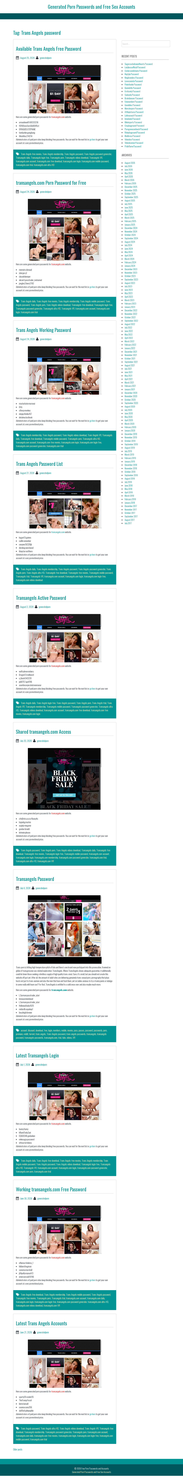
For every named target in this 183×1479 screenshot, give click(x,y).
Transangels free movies (78, 572)
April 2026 (129, 176)
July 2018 (128, 482)
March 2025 (129, 217)
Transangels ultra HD (52, 308)
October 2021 (130, 358)
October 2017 (130, 513)
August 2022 (130, 324)
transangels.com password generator (31, 446)
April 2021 (129, 379)
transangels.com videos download (29, 580)
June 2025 (129, 207)
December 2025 (131, 186)
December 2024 (131, 228)
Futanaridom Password (133, 101)
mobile (63, 1030)
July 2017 (128, 523)
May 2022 (128, 334)
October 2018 (130, 471)
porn (105, 1030)
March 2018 (129, 495)
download (39, 1030)
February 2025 (130, 221)
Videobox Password (132, 139)
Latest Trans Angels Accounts (41, 1323)
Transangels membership (36, 706)
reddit (26, 1034)
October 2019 (130, 440)
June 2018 (128, 485)
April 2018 (129, 492)
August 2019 (130, 447)
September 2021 (131, 361)
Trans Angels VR (94, 435)
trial (59, 1037)
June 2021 (128, 372)
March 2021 (129, 382)
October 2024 (130, 234)
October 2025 (130, 193)
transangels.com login (72, 161)
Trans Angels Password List (39, 463)
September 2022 (131, 320)
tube (64, 1037)
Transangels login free (40, 157)
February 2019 (130, 458)
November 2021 (131, 355)
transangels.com (58, 532)
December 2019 (131, 434)
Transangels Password (35, 878)
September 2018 (131, 475)
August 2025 (130, 200)
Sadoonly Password (132, 94)
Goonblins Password (132, 105)
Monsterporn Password (134, 108)
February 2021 (130, 385)
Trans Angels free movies (31, 154)
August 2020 (130, 406)
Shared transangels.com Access (43, 731)
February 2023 (130, 303)
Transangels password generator (29, 308)
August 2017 (130, 519)
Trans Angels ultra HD (36, 572)
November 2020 (131, 396)
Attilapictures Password (134, 112)
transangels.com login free (90, 442)
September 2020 (131, 403)
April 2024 (129, 255)
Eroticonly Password (132, 91)
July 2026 (128, 166)
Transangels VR (95, 157)
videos (69, 1037)
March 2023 (129, 300)
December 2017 (131, 506)
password (89, 1030)
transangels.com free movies (48, 442)
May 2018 (128, 488)
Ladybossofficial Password (135, 67)
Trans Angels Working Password (43, 329)
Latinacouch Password (133, 115)
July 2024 (128, 245)
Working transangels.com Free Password (51, 1189)
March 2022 (129, 341)
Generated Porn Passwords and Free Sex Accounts (91, 6)
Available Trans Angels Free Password (48, 48)
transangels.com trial (24, 165)
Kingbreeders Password (134, 77)
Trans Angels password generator (97, 154)
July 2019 (128, 451)
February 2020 (130, 427)
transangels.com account (26, 161)
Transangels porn (57, 157)
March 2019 (129, 454)
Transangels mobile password (55, 438)
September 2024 (131, 238)
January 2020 (130, 430)
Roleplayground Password (135, 132)
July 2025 (128, 204)
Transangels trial (22, 576)
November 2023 (131, 272)
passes (81, 1030)
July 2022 (128, 327)
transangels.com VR (46, 861)
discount (31, 1030)
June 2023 (129, 289)
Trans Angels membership (52, 154)
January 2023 (130, 307)
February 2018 (130, 499)
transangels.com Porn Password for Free (51, 182)
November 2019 (131, 437)
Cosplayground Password (134, 125)
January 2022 (130, 348)
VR (74, 1037)
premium (19, 1034)
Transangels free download (82, 305)
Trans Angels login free (46, 703)
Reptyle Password (132, 74)
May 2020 (128, 416)
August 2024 (130, 241)
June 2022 (129, 331)
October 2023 (130, 276)
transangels (91, 1034)
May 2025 (128, 210)
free (45, 1030)
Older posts (17, 1449)
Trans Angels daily (28, 301)
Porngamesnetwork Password (136, 129)
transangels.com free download (49, 161)
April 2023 (129, 296)
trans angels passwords (76, 1034)
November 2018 (131, 468)
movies (70, 1030)
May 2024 (128, 252)
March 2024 (129, 258)
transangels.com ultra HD (44, 165)
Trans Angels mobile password (92, 301)
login (50, 1030)
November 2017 (131, 509)
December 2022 (131, 310)
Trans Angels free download (48, 1160)
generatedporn (45, 58)
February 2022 (130, 344)
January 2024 (130, 265)
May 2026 (128, 173)
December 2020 (131, 392)
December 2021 (131, 351)
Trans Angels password (73, 154)
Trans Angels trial (99, 703)
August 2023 (130, 283)
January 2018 (130, 502)
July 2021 (128, 368)
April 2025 (129, 214)
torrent (32, 1034)
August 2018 (130, 478)
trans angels (41, 1034)
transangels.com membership (46, 857)
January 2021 (130, 389)
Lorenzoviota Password (134, 81)
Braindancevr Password (134, 98)
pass (76, 1030)
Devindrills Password (133, 88)
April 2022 (129, 337)
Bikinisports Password (133, 122)
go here (93, 139)
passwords (98, 1030)
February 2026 (130, 183)
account (24, 1030)
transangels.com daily (96, 1298)
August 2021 (130, 365)
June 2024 (129, 248)
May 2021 (128, 375)
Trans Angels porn (38, 305)
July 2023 (128, 286)
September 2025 (131, 197)
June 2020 (129, 413)
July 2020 (128, 410)
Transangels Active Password (41, 597)
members (56, 1030)
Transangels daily (23, 157)
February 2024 (130, 262)
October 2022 (130, 317)
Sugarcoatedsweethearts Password (139, 64)
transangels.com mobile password (95, 161)
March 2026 (129, 180)
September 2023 (131, 279)
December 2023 (131, 269)
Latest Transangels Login (37, 1055)
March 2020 (129, 423)
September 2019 (131, 444)
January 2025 (130, 224)
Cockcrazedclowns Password (136, 70)
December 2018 (131, 464)
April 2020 (129, 420)
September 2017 (131, 516)
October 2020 (130, 399)
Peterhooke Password (133, 84)
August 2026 (130, 162)
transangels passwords (34, 1037)
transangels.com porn (24, 1171)
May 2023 (128, 293)
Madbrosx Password (132, 136)
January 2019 (130, 461)
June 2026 (129, 169)
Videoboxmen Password (134, 142)
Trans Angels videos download (58, 305)
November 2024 (131, 231)
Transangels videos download (76, 157)
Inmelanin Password (132, 118)
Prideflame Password (133, 146)
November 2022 (131, 313)
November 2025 (131, 190)
